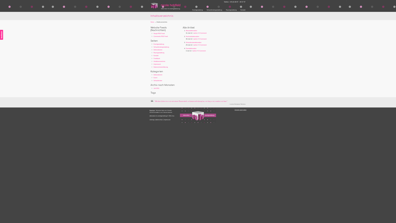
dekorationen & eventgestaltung (166, 4)
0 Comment (203, 33)
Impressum (157, 64)
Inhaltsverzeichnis (159, 61)
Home (152, 22)
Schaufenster (158, 80)
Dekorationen (158, 50)
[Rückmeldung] (1, 33)
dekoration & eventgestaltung (158, 116)
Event (155, 77)
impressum (167, 119)
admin (196, 33)
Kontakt (156, 55)
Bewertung (152, 110)
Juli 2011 (156, 88)
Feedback (157, 58)
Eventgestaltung (159, 44)
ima (173, 116)
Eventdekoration (191, 48)
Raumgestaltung (159, 52)
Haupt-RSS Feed (159, 33)
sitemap (152, 119)
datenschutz (159, 119)
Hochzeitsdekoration (192, 36)
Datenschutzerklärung (161, 67)
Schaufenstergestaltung (161, 47)
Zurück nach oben (240, 110)
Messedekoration (191, 30)
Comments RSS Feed (161, 36)
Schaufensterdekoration (193, 42)
